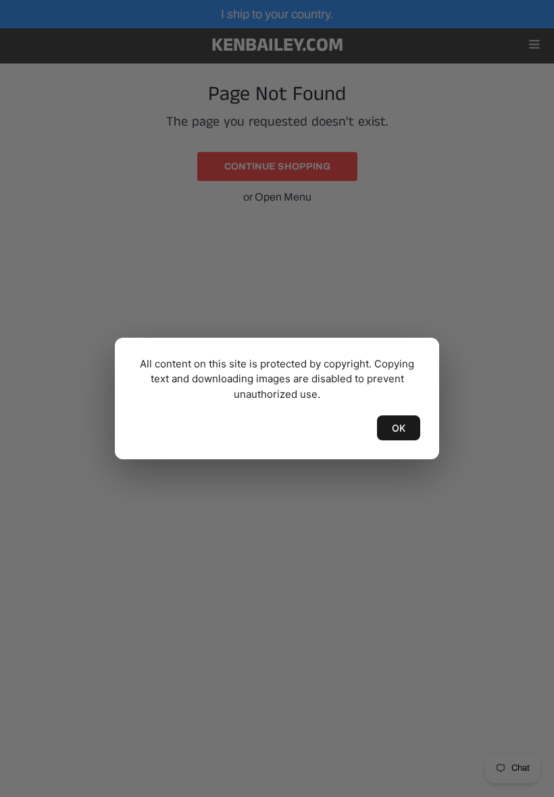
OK (398, 428)
